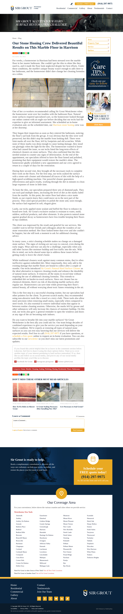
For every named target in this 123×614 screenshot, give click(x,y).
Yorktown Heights (93, 557)
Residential (60, 8)
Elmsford (43, 518)
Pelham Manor (68, 546)
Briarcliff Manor (21, 538)
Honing (54, 369)
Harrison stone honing (63, 125)
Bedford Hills (20, 532)
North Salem (67, 535)
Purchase (66, 557)
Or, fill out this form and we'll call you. (93, 480)
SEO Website (99, 609)
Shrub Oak (90, 521)
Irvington (43, 541)
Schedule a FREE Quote (85, 4)
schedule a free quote (22, 336)
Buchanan (19, 543)
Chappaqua (19, 546)
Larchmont (43, 549)
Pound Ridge (67, 555)
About (89, 8)
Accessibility (14, 608)
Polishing (48, 369)
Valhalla (89, 541)
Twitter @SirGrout (65, 362)
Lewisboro (43, 552)
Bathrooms (76, 369)
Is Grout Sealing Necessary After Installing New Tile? (47, 408)
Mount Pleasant (68, 521)
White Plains (91, 552)
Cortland (19, 549)
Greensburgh (44, 527)
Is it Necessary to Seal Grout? (71, 407)
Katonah (42, 546)
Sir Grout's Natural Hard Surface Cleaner (60, 268)
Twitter (21, 53)
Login (14, 430)
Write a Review (72, 4)
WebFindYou (108, 609)
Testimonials (99, 8)
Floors (69, 369)
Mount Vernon (68, 524)
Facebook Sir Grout (24, 362)
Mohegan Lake (45, 566)
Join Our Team (44, 591)
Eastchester (43, 515)
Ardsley (18, 518)
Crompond (19, 555)
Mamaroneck (44, 560)
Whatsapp (24, 53)
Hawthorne (43, 538)
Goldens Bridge (45, 521)
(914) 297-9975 (105, 3)
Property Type (93, 43)
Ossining (66, 538)
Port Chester (67, 552)
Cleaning (35, 369)
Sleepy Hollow (92, 524)
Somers (89, 527)
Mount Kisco (67, 518)
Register (20, 430)
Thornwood (91, 535)
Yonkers (89, 555)
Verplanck (90, 543)
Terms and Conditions (37, 608)
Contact (109, 8)
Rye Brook (66, 566)
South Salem (91, 529)
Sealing (41, 369)
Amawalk (19, 515)
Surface (91, 50)
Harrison (42, 529)
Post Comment (77, 430)
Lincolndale (43, 555)
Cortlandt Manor (21, 552)
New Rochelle (68, 529)
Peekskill (66, 541)
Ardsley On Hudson (22, 521)
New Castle (67, 527)
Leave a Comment (21, 416)
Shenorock (90, 518)
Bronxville (19, 541)
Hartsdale (43, 532)
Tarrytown (90, 532)
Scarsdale (90, 515)
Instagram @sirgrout (45, 362)
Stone (23, 369)
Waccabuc (90, 546)
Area (90, 39)
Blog (19, 38)
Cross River (20, 557)
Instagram (39, 599)
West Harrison (91, 549)
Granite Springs (45, 524)
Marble (28, 369)
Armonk (18, 524)
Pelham (65, 543)
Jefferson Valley (45, 543)
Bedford (18, 529)
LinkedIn (62, 599)
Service (90, 47)
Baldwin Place (20, 527)
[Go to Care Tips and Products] (98, 73)
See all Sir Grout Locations (45, 573)
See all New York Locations (53, 570)
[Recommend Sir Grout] (98, 109)
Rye (64, 563)
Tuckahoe (90, 538)
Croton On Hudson (22, 563)
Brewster (19, 535)
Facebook (19, 53)
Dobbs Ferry (20, 566)
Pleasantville (67, 549)
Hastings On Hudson (46, 535)
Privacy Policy (24, 608)
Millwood (43, 563)
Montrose (66, 515)
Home (14, 38)
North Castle (67, 532)
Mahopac (43, 557)
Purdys (65, 560)
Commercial (72, 8)
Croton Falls (20, 560)
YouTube (56, 599)
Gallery (82, 8)
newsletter (33, 338)
